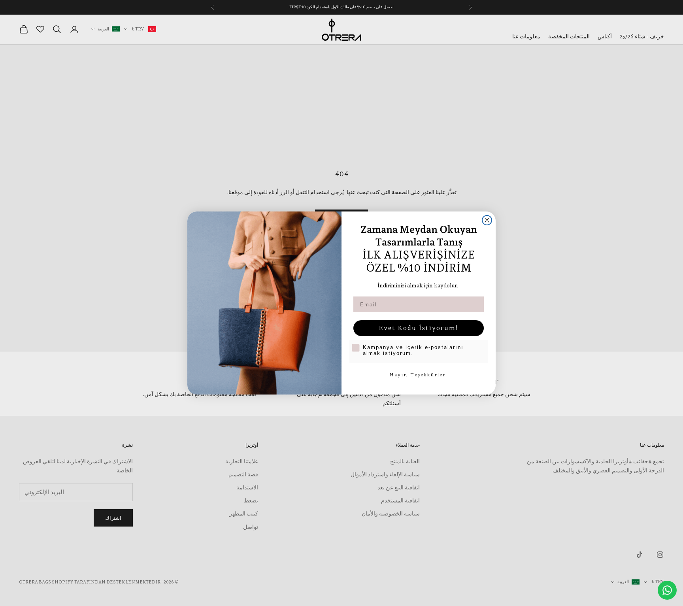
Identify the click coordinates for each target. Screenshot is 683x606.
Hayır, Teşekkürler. (418, 375)
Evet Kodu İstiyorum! (418, 328)
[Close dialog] (487, 220)
